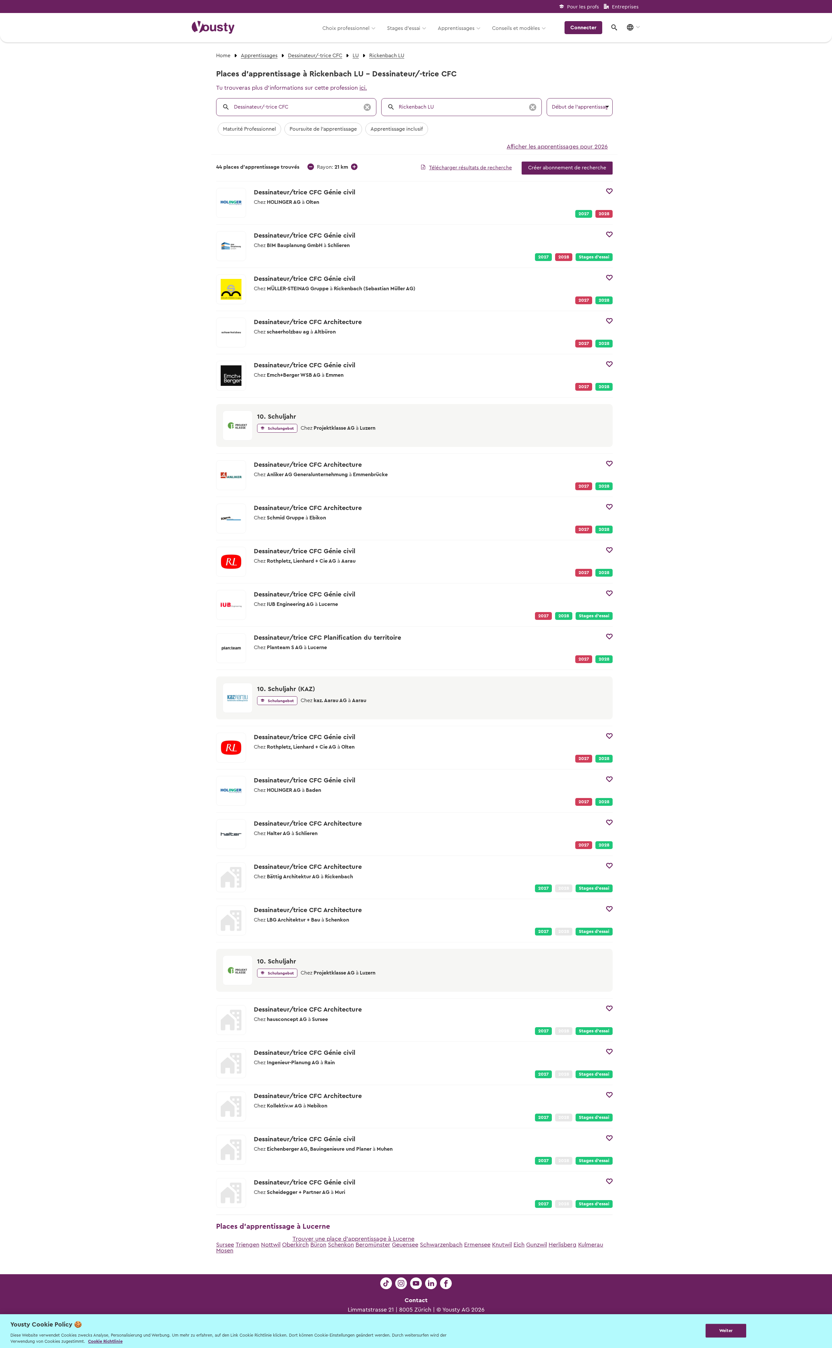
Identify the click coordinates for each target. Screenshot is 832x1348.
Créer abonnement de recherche (567, 167)
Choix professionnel (346, 28)
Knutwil (502, 1245)
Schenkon (341, 1245)
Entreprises (625, 7)
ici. (363, 88)
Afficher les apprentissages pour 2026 (557, 147)
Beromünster (373, 1245)
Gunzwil (536, 1245)
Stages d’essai (403, 28)
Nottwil (270, 1245)
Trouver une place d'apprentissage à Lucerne (353, 1239)
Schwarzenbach (441, 1245)
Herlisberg (563, 1245)
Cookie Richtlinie (105, 1341)
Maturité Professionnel (249, 129)
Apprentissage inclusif (396, 129)
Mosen (224, 1250)
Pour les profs (583, 7)
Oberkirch (295, 1245)
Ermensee (477, 1245)
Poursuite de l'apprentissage (323, 129)
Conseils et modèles (516, 28)
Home (223, 55)
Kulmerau (590, 1245)
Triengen (247, 1245)
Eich (519, 1245)
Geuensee (405, 1245)
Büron (318, 1245)
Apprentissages (456, 28)
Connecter (583, 27)
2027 (583, 214)
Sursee (225, 1245)
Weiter (726, 1330)
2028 (604, 300)
